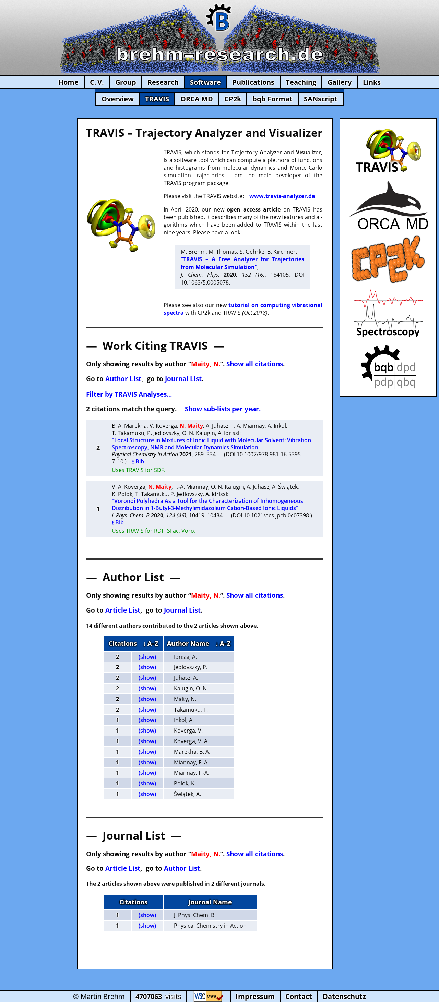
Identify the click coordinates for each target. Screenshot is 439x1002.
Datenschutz (344, 996)
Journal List (183, 378)
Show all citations (254, 364)
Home (68, 82)
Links (372, 82)
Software (205, 82)
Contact (298, 996)
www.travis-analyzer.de (282, 196)
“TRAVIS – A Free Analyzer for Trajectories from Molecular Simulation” (242, 262)
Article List (122, 610)
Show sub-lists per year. (223, 409)
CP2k (232, 99)
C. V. (97, 82)
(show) (147, 657)
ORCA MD (196, 99)
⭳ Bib (138, 461)
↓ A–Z (150, 643)
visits (158, 996)
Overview (118, 99)
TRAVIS (157, 99)
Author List (123, 378)
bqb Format (272, 99)
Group (125, 82)
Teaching (301, 82)
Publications (253, 82)
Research (163, 82)
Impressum (255, 996)
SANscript (320, 99)
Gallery (340, 82)
